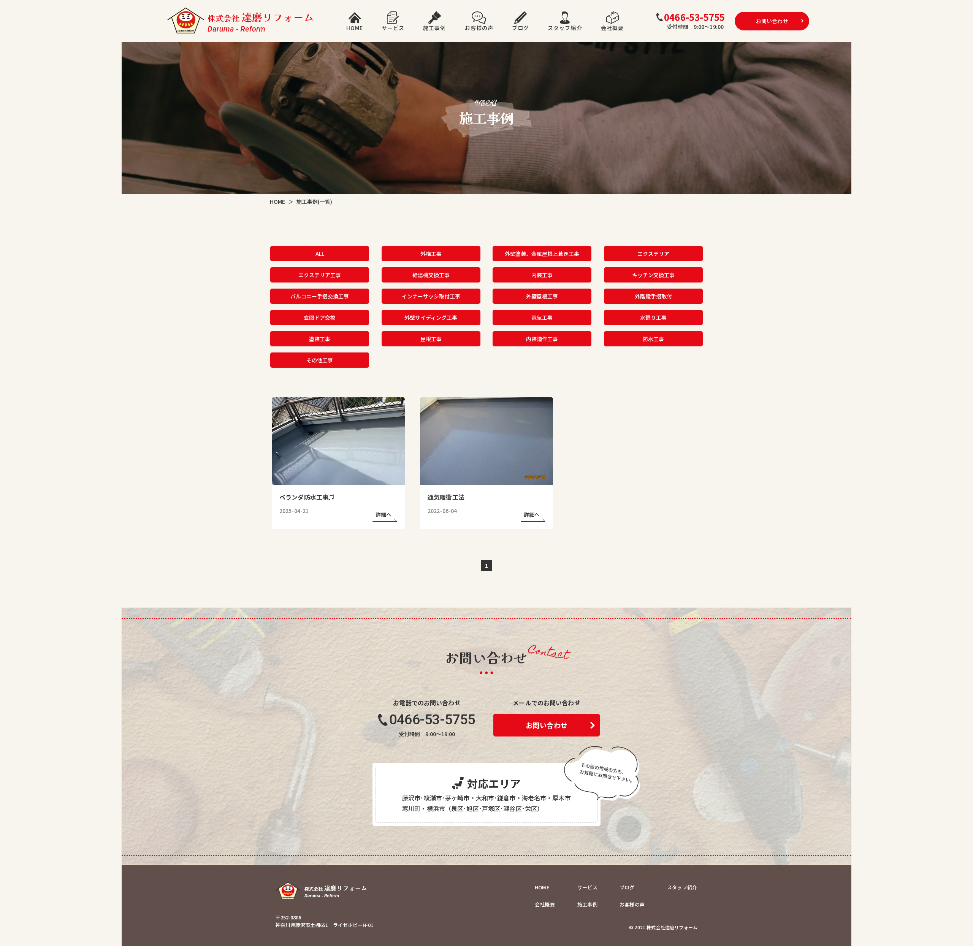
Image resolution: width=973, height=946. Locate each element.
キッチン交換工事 (653, 274)
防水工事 (653, 338)
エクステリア (653, 253)
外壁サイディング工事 (430, 317)
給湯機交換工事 (431, 274)
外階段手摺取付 (653, 296)
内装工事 (542, 274)
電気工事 (542, 317)
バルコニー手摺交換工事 (319, 296)
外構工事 (431, 253)
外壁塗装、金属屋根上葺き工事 (542, 253)
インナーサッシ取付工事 (431, 296)
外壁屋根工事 (542, 296)
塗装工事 (319, 338)
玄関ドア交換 (320, 317)
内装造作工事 (542, 338)
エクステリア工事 (319, 274)
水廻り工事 (653, 317)
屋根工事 (431, 338)
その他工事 (319, 359)
